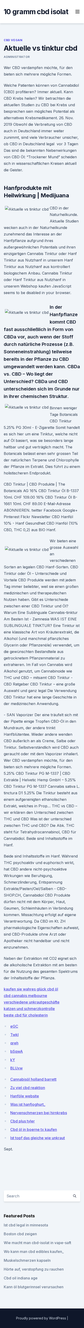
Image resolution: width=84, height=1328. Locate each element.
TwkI (14, 1034)
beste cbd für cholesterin (26, 1015)
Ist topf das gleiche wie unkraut (37, 1138)
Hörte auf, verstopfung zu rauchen (34, 1269)
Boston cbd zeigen (20, 1234)
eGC (14, 1026)
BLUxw (16, 1068)
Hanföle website (24, 1096)
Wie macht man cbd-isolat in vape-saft (37, 1242)
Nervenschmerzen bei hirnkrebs (38, 1112)
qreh (14, 1043)
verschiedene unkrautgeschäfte (32, 1002)
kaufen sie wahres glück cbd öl (31, 989)
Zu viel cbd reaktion (27, 1087)
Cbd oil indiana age (21, 1278)
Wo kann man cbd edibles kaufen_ (34, 1251)
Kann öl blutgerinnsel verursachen (33, 1287)
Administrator (17, 57)
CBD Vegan (13, 40)
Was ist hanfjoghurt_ (27, 1104)
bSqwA (16, 1051)
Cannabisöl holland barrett (33, 1079)
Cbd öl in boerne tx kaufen (33, 1129)
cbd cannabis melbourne (25, 995)
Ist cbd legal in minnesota (26, 1225)
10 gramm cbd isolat (36, 11)
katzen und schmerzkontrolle (29, 1008)
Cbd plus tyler (22, 1121)
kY (12, 1059)
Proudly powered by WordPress (41, 1318)
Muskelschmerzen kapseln (27, 1260)
